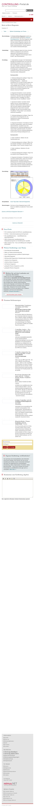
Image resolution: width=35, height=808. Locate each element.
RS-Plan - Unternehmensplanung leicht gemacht (16, 234)
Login (31, 14)
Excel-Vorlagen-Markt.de (10, 800)
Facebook (7, 744)
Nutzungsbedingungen (12, 757)
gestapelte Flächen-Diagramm (11, 268)
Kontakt (6, 737)
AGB (6, 742)
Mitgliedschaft (8, 767)
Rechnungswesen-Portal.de (11, 793)
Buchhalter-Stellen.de (9, 794)
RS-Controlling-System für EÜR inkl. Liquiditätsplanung (17, 232)
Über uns (7, 739)
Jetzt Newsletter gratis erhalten (14, 294)
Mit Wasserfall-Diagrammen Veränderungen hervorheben (18, 258)
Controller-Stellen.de (9, 791)
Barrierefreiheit (10, 755)
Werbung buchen (18, 16)
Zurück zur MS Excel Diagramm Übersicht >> (13, 211)
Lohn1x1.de (7, 796)
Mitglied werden (6, 13)
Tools (5, 31)
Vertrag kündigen (11, 752)
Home (3, 22)
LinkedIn (7, 746)
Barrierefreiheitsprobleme (10, 771)
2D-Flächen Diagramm (10, 264)
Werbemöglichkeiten (9, 741)
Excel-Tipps (13, 22)
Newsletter (7, 773)
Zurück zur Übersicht (17, 223)
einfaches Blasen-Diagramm (11, 262)
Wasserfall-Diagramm (9, 256)
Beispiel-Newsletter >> (14, 291)
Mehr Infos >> (13, 469)
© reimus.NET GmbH (6, 805)
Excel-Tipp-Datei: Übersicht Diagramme (20, 201)
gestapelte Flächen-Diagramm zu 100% (14, 266)
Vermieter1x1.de (8, 798)
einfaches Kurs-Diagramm (10, 260)
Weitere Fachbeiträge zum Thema (18, 31)
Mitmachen (7, 769)
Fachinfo (8, 22)
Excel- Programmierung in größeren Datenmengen (16, 254)
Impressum (8, 760)
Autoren (10, 16)
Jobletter (7, 775)
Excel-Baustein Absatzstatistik (11, 250)
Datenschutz (9, 759)
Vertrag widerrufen (12, 753)
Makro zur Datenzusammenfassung (13, 252)
